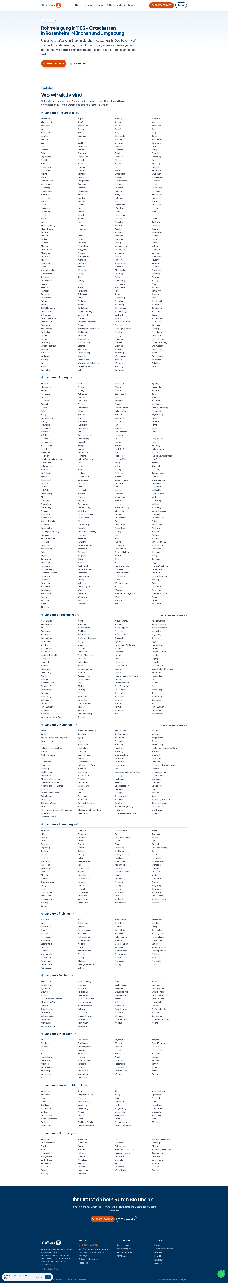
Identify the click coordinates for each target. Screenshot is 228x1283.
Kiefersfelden (121, 665)
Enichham (119, 156)
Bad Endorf (46, 634)
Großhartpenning (85, 1046)
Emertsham (156, 153)
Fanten (155, 418)
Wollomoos (83, 1026)
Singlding (82, 555)
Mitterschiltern (158, 494)
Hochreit (45, 201)
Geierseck (119, 428)
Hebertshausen (121, 995)
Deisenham (119, 146)
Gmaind (44, 854)
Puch (117, 535)
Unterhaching (157, 813)
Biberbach (82, 985)
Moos (43, 497)
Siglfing (44, 555)
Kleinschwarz (47, 229)
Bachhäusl (156, 834)
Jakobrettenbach (48, 466)
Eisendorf (82, 844)
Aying (80, 738)
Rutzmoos (119, 542)
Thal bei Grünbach (160, 566)
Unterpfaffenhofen (86, 1125)
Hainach (118, 184)
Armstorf (155, 390)
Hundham (156, 1053)
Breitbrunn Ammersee (161, 1139)
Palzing (81, 954)
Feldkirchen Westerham (125, 645)
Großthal (118, 1046)
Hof (116, 201)
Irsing (154, 215)
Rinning (118, 538)
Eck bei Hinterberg (160, 407)
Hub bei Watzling (85, 459)
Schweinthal (157, 1067)
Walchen (45, 353)
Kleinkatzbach (158, 473)
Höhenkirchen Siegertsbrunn (90, 765)
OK (47, 1277)
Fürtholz (155, 425)
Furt (116, 425)
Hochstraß (119, 449)
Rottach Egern (47, 1067)
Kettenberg (120, 222)
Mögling (81, 253)
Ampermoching (84, 981)
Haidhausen (120, 758)
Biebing (44, 139)
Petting (81, 280)
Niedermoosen (84, 676)
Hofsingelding (158, 449)
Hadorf (44, 1149)
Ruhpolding (120, 298)
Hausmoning (157, 187)
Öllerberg (156, 273)
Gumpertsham (121, 181)
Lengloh (155, 239)
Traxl (117, 896)
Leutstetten (156, 1156)
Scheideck (119, 545)
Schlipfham (119, 696)
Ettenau (118, 160)
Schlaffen (82, 304)
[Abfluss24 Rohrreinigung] (51, 5)
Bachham (82, 631)
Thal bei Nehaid (48, 569)
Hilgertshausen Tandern (51, 999)
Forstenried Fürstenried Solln (164, 748)
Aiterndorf (82, 830)
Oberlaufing (120, 878)
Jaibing (155, 463)
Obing (80, 273)
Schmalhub (82, 549)
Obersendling (157, 786)
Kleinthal (81, 1057)
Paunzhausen (121, 954)
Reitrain (155, 1064)
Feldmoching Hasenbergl (52, 748)
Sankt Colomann (159, 542)
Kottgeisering (120, 1108)
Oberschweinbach (49, 1119)
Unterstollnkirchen (159, 576)
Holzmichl (45, 456)
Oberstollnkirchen (49, 521)
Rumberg (82, 542)
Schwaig (81, 552)
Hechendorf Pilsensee (124, 1149)
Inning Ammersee (122, 1153)
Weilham (118, 359)
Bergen (155, 132)
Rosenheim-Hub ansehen (173, 615)
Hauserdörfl (157, 1050)
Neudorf (118, 260)
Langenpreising (158, 480)
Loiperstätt (156, 487)
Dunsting (82, 150)
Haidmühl (156, 1046)
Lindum (44, 487)
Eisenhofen (120, 988)
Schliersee (119, 1067)
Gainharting (46, 170)
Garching (82, 751)
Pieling (44, 284)
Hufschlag (45, 212)
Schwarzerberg (85, 315)
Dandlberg (156, 143)
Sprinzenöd (46, 559)
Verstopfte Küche (124, 1252)
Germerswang (84, 1101)
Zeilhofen (82, 604)
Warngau (119, 1074)
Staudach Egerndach (87, 322)
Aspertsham (83, 126)
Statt (117, 559)
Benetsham (83, 132)
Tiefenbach (157, 569)
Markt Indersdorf (85, 1005)
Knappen (82, 229)
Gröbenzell (83, 1105)
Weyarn (155, 1074)
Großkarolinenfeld (49, 655)
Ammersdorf (157, 387)
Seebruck (119, 315)
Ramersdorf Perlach (123, 796)
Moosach (82, 779)
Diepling (44, 150)
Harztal (118, 1050)
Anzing (118, 390)
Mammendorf (120, 1112)
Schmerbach (120, 308)
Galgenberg (46, 428)
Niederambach (84, 951)
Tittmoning (156, 335)
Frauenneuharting (159, 847)
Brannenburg (47, 638)
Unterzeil (45, 580)
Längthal (44, 483)
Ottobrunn (119, 789)
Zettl (117, 604)
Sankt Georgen (84, 301)
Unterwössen (157, 346)
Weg (80, 590)
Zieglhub (45, 607)
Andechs (45, 1139)
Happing (155, 655)
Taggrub (155, 562)
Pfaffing (155, 280)
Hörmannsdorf (158, 861)
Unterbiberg (157, 810)
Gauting (81, 1146)
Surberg (155, 328)
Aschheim (82, 734)
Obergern (45, 514)
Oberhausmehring (86, 514)
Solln (43, 806)
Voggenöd (46, 583)
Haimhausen (83, 995)
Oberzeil (82, 521)
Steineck (82, 325)
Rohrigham (82, 294)
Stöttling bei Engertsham (88, 328)
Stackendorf (46, 322)
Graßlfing (45, 1105)
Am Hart (155, 731)
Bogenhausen (47, 741)
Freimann (45, 751)
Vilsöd (117, 580)
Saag (154, 298)
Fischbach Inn (157, 645)
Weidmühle (156, 590)
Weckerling (46, 590)
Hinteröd (82, 449)
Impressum (159, 1260)
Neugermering (121, 1115)
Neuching (82, 500)
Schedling (119, 301)
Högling (155, 659)
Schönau (45, 700)
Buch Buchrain (158, 404)
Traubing (155, 1167)
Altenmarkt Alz (47, 122)
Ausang (81, 129)
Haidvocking (83, 438)
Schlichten (156, 304)
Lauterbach (120, 669)
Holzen (81, 205)
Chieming (119, 143)
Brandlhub (119, 401)
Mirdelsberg (46, 494)
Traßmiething (83, 339)
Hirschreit (82, 198)
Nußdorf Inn (157, 676)
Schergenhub (157, 545)
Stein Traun (157, 322)
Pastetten (82, 528)
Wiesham (156, 903)
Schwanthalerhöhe (86, 803)
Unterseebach (121, 576)
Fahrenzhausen (84, 930)
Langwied (119, 236)
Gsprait (155, 854)
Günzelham (46, 184)
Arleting (155, 122)
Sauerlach (82, 799)
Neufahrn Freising (159, 947)
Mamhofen (119, 1160)
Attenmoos (156, 126)
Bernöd (118, 397)
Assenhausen (157, 981)
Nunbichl (82, 267)
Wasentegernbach (86, 586)
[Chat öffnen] (221, 1274)
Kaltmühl (44, 665)
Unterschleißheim (48, 817)
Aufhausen (45, 394)
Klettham (45, 476)
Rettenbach (46, 294)
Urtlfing (81, 580)
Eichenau (45, 1098)
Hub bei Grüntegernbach (162, 456)
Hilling (117, 194)
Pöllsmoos (156, 531)
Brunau (118, 404)
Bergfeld (155, 837)
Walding (155, 353)
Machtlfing (82, 1160)
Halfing (118, 655)
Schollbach (156, 549)
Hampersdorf (157, 438)
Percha (81, 1163)
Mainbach (82, 490)
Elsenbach (82, 414)
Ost (153, 679)
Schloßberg (83, 308)
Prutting (155, 686)
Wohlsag (45, 600)
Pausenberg (120, 528)
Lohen (154, 242)
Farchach (119, 1143)
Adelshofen (46, 1091)
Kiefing (118, 469)
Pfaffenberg (120, 280)
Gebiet (109, 5)
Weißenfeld (83, 903)
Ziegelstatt (156, 604)
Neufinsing (156, 500)
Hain (117, 438)
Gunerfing (156, 181)
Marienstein (46, 1060)
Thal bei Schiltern (85, 569)
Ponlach (81, 287)
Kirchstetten (46, 473)
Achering (45, 920)
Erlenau (81, 645)
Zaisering (82, 717)
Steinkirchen (46, 562)
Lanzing (155, 236)
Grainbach (82, 652)
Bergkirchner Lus (85, 1095)
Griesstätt (119, 652)
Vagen (81, 710)
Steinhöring (46, 896)
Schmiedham (120, 549)
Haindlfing (119, 933)
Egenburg (45, 988)
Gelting (81, 851)
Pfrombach (46, 957)
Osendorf (45, 524)
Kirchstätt (119, 225)
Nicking (118, 504)
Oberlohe (156, 514)
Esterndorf (119, 418)
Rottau (81, 298)
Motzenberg (46, 875)
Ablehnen (39, 1277)
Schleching (119, 304)
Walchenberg (84, 353)
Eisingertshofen (158, 988)
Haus (154, 442)
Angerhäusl (46, 390)
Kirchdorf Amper (85, 940)
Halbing (81, 858)
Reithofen (82, 538)
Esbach (81, 160)
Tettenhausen (158, 332)
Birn (79, 139)
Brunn (43, 143)
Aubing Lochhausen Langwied (54, 738)
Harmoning (46, 187)
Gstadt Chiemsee (85, 655)
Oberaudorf (46, 679)
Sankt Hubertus (47, 892)
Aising (80, 621)
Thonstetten (157, 961)
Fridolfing (156, 163)
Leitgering (119, 239)
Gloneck (81, 174)
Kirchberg (156, 469)
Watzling (118, 586)
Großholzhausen (159, 652)
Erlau (43, 930)
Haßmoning (120, 187)
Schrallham (46, 552)
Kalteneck (156, 466)
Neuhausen (83, 504)
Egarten (118, 641)
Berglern (82, 397)
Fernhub (81, 163)
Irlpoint (81, 215)
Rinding (118, 889)
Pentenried (46, 1163)
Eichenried (156, 411)
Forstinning (119, 847)
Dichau (81, 841)
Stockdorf (119, 1167)
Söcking (81, 1167)
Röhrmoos (119, 1012)
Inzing (43, 215)
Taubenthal (83, 566)
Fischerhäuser (84, 748)
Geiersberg (83, 428)
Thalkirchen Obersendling (89, 810)
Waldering (119, 353)
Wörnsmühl (82, 1077)
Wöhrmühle (83, 600)
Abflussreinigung (124, 1249)
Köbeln (155, 229)
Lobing (118, 242)
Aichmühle (119, 383)
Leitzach (155, 1057)
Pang (80, 683)
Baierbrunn (119, 738)
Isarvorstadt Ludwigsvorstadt (164, 765)
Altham (81, 387)
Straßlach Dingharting (124, 806)
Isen (80, 463)
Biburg (154, 136)
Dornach (155, 741)
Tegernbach (46, 961)
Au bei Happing (121, 628)
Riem (154, 796)
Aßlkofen (82, 834)
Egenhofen (156, 1095)
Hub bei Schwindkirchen (51, 459)
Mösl (154, 497)
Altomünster (46, 981)
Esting (117, 1098)
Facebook (83, 1263)
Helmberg (156, 191)
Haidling (44, 858)
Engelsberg (46, 156)
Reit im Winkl (157, 291)
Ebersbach (156, 985)
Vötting (118, 964)
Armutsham (46, 126)
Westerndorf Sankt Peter (52, 717)
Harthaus (118, 1105)
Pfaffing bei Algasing (50, 531)
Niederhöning (84, 507)
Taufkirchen (157, 806)
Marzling (81, 944)
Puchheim (45, 1122)
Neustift (44, 951)
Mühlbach (119, 672)
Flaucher (118, 748)
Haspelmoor (157, 1105)
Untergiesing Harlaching (125, 813)
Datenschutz (159, 1263)
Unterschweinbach (123, 1125)
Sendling (118, 803)
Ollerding (45, 277)
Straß (117, 562)
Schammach (83, 892)
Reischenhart (120, 689)
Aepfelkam (46, 830)
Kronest (44, 232)
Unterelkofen (157, 896)
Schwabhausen (47, 1016)
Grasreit (81, 177)
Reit (116, 291)
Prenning (45, 535)
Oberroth (156, 1005)
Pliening (155, 882)
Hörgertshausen (159, 937)
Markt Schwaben (122, 872)
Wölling (155, 600)
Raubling (82, 689)
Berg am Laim (157, 738)
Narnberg (82, 260)
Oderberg (119, 273)
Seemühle (156, 552)
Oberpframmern (48, 882)
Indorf (154, 459)
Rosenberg (156, 294)
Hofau (117, 659)
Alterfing (81, 122)
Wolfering (119, 366)
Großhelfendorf (84, 755)
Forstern (155, 421)
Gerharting (156, 170)
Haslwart (118, 442)
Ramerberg (46, 689)
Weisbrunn (156, 359)
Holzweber (46, 208)
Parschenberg (47, 528)
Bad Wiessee (84, 1040)
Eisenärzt (82, 153)
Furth (117, 167)
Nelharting (45, 500)
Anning (118, 122)
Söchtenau (156, 700)
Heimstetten (83, 762)
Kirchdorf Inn (157, 665)
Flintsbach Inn (47, 648)
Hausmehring (47, 445)
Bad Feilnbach (84, 634)
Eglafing (44, 411)
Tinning (118, 335)
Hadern (81, 758)
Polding (118, 531)
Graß (80, 432)
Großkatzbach (121, 432)
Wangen (155, 1170)
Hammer (155, 184)
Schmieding (157, 308)
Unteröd (81, 346)
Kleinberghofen (48, 1002)
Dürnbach (45, 1043)
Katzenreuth (120, 865)
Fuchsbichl (82, 425)
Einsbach (82, 988)
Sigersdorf (156, 892)
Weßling (44, 1174)
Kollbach (118, 1002)
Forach (118, 421)
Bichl (154, 397)
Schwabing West (48, 803)
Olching (81, 1119)
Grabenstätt (120, 174)
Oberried (82, 270)
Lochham (155, 768)
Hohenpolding (84, 452)
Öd (116, 521)
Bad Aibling (156, 631)
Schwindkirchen (122, 552)
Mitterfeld (82, 672)
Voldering (82, 583)
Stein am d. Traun (122, 322)
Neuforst (155, 260)
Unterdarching (121, 1071)
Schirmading (46, 549)
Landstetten (120, 1156)
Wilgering (119, 363)
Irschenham (120, 215)
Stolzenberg (46, 328)
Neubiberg (119, 779)
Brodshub (82, 404)
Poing (43, 885)
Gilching (155, 1146)
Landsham (119, 868)
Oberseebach (158, 518)
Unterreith (45, 576)
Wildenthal (82, 597)
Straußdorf (82, 896)
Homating (82, 456)
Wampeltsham (158, 583)
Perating (155, 277)
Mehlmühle (156, 490)
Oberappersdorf (159, 951)
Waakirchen (46, 1074)
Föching (118, 1043)
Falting (154, 160)
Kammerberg (46, 940)
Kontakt (131, 5)
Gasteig (118, 170)
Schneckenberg (85, 311)
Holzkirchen (120, 1053)
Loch (43, 872)
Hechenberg (46, 191)
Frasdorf (118, 648)
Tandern (81, 1019)
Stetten (81, 562)
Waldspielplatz (121, 1170)
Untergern (82, 573)
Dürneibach (83, 407)
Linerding (82, 242)
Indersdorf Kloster (86, 999)
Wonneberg (46, 370)
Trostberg (45, 342)
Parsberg (82, 1064)
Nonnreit (45, 267)
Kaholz (44, 218)
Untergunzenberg (159, 342)
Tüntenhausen (47, 964)
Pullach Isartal (47, 796)
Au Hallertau (120, 923)
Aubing (155, 734)
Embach (118, 414)
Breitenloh (45, 404)
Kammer (155, 218)
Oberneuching (84, 518)
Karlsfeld (118, 999)
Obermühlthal (157, 1160)
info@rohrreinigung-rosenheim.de (93, 1249)
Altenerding (46, 387)
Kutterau (44, 236)
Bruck (43, 841)
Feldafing (156, 1143)
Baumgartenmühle (122, 837)
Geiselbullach (157, 930)
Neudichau (119, 875)
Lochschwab (46, 1160)
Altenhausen (157, 920)
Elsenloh (118, 153)
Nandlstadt (119, 947)
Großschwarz (47, 181)
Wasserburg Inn (158, 710)
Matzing (155, 246)
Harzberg (82, 1050)
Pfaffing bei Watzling (87, 531)
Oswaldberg (83, 524)
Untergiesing (83, 813)
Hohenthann (83, 662)
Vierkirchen (83, 1023)
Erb (79, 418)
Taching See (83, 332)
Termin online (79, 63)
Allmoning (156, 119)
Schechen (82, 696)
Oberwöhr (119, 679)
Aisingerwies (46, 624)
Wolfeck (118, 600)
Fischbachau (83, 1043)
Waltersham (83, 356)
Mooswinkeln (83, 256)
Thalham (81, 961)
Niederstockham (122, 263)
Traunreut (119, 339)
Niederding (46, 507)
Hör (79, 208)
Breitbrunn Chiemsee (87, 638)
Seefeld (44, 1167)
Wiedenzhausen (48, 1026)
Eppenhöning (47, 418)
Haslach (81, 187)
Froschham (46, 167)
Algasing (155, 383)
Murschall (45, 260)
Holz (117, 452)
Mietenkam (156, 249)
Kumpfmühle (83, 868)
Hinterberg (46, 449)
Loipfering (45, 490)
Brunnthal (82, 741)
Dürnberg (119, 150)
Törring (44, 339)
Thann (44, 335)
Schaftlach (82, 1067)
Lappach (82, 483)
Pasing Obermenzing (50, 793)
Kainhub (81, 218)
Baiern (44, 837)
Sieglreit (81, 318)
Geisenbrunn (120, 1146)
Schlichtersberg (48, 308)
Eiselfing (44, 645)
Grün (154, 432)
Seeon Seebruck (48, 318)
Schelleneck (157, 301)
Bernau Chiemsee (122, 634)
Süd (153, 703)
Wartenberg (46, 586)
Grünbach (45, 435)
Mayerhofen (46, 249)
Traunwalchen (158, 339)
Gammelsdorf (120, 930)
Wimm (43, 366)
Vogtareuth (119, 710)
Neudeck (119, 500)
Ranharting (82, 291)
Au (42, 129)
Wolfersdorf (46, 968)
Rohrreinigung (123, 1245)
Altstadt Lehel (120, 731)
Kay (79, 222)
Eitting (43, 414)
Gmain (154, 428)
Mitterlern (119, 494)
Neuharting (46, 504)
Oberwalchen (121, 270)
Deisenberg (83, 146)
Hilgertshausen (158, 995)
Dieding (155, 146)
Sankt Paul (45, 545)
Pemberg (156, 528)
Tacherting (46, 332)
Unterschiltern (84, 576)
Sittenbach (119, 1016)
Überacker (46, 1125)
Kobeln (118, 229)
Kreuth (117, 1057)
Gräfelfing (119, 751)
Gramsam (45, 177)
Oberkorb (119, 514)
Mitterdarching (84, 1060)
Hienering (156, 445)
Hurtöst (81, 212)
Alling (117, 1091)
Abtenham (45, 119)
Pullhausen (82, 1012)
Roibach (118, 294)
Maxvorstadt (83, 775)
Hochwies (82, 201)
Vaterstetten (83, 899)
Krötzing (81, 232)
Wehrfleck (45, 714)
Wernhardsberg (85, 714)
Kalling (117, 466)
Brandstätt (156, 401)
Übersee (118, 342)
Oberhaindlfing (47, 954)
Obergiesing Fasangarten (52, 786)
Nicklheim (45, 676)
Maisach (81, 1112)
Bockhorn (45, 401)
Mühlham (118, 256)
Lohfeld (44, 1005)
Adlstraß (44, 383)
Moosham (45, 256)
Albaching (82, 624)
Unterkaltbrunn (47, 710)
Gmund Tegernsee (160, 1043)
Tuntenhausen (158, 707)
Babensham (46, 631)
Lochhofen (82, 772)
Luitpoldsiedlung (159, 772)
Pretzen (81, 535)
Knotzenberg (83, 476)
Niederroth (119, 1005)
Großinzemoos (158, 992)
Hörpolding (120, 208)
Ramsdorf (45, 291)
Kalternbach (46, 469)
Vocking (155, 580)
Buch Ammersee (48, 1143)
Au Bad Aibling (84, 628)
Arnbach (118, 981)
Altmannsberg (121, 830)
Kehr (80, 469)
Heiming (118, 191)
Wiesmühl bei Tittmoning (88, 363)
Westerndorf (157, 714)
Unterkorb (156, 573)
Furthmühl (156, 167)
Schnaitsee (46, 311)
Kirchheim (82, 225)
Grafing (81, 854)
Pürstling (155, 535)
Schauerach (120, 892)
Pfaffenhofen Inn (122, 683)
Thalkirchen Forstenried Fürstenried (56, 810)
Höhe (43, 205)
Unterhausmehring (123, 573)
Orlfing (154, 521)
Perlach (81, 793)
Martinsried (46, 775)
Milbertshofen (158, 775)
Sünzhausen (157, 957)
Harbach (81, 442)
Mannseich (119, 490)
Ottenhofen (120, 524)
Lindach (44, 242)
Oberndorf (156, 878)
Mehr (6, 1278)
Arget (43, 734)
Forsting (81, 648)
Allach (43, 731)
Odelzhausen (47, 1009)
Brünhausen (157, 139)
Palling (117, 277)
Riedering (45, 693)
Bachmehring (120, 631)
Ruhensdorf (157, 889)
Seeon (154, 315)
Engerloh (155, 844)
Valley (154, 1071)
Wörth (43, 604)
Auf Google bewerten (88, 1259)
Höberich (119, 198)
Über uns (158, 1252)
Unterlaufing (46, 899)
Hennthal (45, 194)
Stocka (118, 703)
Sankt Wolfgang (85, 545)
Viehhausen (83, 349)
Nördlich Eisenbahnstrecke (126, 676)
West (117, 714)
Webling (118, 1023)
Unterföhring (46, 813)
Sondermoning (158, 318)
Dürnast (81, 926)
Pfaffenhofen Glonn (160, 1009)
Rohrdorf (119, 693)
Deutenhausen (121, 985)
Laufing (44, 239)
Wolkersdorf (157, 366)
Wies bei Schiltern (159, 593)
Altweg (118, 387)
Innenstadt (156, 662)
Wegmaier (119, 590)
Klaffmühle (156, 225)
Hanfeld (81, 1149)
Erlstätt (44, 160)
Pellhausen (156, 954)
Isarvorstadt (120, 765)
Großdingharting (48, 755)
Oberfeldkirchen (48, 270)
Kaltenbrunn (120, 218)
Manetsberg (83, 246)
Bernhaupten (120, 136)
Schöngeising (121, 1122)
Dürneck (118, 926)
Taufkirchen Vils (122, 566)
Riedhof (81, 889)
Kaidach (81, 466)
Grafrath (155, 1101)
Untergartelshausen (86, 964)
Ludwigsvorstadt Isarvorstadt (127, 772)
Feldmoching (157, 744)
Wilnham (118, 597)
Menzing (118, 775)
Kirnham (81, 473)
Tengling (118, 332)
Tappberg (45, 566)
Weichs (155, 1023)
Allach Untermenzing (87, 731)
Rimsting (81, 693)
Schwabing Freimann (161, 799)
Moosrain (119, 1060)
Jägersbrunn (157, 1153)
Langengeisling (121, 480)
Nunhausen (120, 267)
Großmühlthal (157, 177)
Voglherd (119, 899)
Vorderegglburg (159, 899)
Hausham (45, 1053)
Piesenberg (120, 284)
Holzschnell (157, 205)
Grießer (44, 1046)
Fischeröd (82, 421)
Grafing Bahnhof (122, 854)
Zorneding (45, 906)
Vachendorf (46, 349)
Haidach (44, 438)
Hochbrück (119, 762)
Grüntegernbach (85, 435)
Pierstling (119, 882)
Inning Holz (46, 463)
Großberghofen (121, 992)
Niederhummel (121, 951)
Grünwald (156, 755)
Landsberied (157, 1108)
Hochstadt (45, 1153)
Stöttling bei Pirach (123, 328)
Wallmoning (46, 356)
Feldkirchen (120, 744)
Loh (116, 487)
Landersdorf (83, 480)
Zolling (81, 968)
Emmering (119, 844)
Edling (154, 150)
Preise (100, 5)
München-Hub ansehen (174, 725)
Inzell (154, 212)
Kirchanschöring (48, 225)
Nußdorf (155, 267)
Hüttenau (119, 212)
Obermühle (46, 518)
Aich (80, 383)
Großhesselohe (121, 755)
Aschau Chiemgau (159, 624)
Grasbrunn (156, 751)
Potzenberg (120, 1064)
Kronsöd (155, 476)
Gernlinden (119, 1101)
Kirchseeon (157, 865)
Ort (79, 277)
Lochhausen (46, 772)
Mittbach (81, 494)
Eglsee (44, 153)
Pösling (81, 686)
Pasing (154, 789)
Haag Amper (83, 933)
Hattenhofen (46, 1108)
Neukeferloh (83, 782)
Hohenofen (46, 662)
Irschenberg (46, 1057)
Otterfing (45, 1064)
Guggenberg (83, 181)
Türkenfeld (156, 1122)
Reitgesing (156, 885)
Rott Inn (155, 693)
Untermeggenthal (48, 346)
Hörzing (155, 208)
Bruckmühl (156, 638)
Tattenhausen (47, 707)
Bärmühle (82, 837)
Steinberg (45, 325)
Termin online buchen (163, 1249)
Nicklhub (155, 504)
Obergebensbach (159, 511)
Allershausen (120, 920)
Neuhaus (155, 1060)
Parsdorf (82, 882)
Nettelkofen (83, 875)
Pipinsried (45, 1012)
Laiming (81, 236)
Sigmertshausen (85, 1016)
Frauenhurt (119, 163)
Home (78, 5)
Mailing (81, 872)
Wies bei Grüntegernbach (126, 593)
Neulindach (156, 1115)
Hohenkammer (121, 937)
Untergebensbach (49, 573)
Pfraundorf (46, 686)
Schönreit (156, 311)
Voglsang (119, 349)
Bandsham (156, 129)
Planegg (118, 793)
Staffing (81, 559)
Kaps (43, 222)
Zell (79, 370)
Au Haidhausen (121, 734)
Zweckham (119, 370)
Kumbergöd (157, 232)
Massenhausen (121, 944)
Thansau (82, 707)
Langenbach (157, 940)
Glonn (154, 851)
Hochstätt (82, 659)
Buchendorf (83, 1143)
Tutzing (44, 1170)
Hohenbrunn (46, 765)
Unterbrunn (83, 1170)
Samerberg (46, 696)
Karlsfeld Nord (158, 999)
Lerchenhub (157, 483)
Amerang (119, 624)
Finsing (44, 421)
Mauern (155, 944)
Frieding (44, 1146)
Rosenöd (45, 542)
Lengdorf (119, 483)
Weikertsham (83, 359)
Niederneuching (122, 507)
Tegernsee (83, 1071)
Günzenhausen (47, 933)
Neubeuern (157, 672)
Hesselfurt (45, 861)
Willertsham (157, 363)
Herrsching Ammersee (161, 1149)
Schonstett (82, 700)
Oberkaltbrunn (84, 679)
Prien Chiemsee (122, 686)
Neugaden (45, 263)
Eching (154, 926)
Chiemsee (45, 641)
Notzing (44, 511)
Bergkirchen (46, 985)
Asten (117, 126)
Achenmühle (46, 621)
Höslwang (119, 662)
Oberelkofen (83, 878)
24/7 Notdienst (123, 1256)
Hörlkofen (119, 456)
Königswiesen (47, 1156)
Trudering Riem (121, 810)
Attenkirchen (83, 923)
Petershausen (121, 1009)
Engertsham (83, 156)
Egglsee (155, 841)
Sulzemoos (46, 1019)
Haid (154, 435)
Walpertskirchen (122, 583)
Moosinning (120, 497)
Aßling (43, 834)
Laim (117, 768)
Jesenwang (83, 1108)
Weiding (44, 359)
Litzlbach (82, 487)
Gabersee (45, 652)
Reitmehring (157, 689)
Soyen (44, 703)
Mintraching (46, 947)
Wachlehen (83, 1074)
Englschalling (157, 414)
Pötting (118, 885)
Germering (45, 1101)
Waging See (157, 349)
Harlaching (156, 758)
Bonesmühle (83, 401)
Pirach (154, 284)
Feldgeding (83, 992)
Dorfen (44, 407)
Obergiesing (157, 782)
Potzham (155, 793)
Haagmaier (119, 435)
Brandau (155, 923)
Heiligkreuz (83, 191)
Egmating (45, 844)
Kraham (118, 476)
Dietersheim (46, 926)
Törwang (119, 707)
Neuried (118, 782)
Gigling (44, 174)
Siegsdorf (119, 318)
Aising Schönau (121, 621)
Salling (44, 301)
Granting (44, 432)
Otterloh (81, 789)
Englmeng (45, 847)
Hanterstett (46, 442)
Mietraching (46, 672)
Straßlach (82, 806)
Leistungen (89, 5)
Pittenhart (45, 287)
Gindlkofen (119, 851)
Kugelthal (119, 232)
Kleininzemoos (84, 1002)
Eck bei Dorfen (121, 407)
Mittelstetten (157, 1112)
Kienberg (156, 222)
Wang (154, 964)
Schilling (44, 304)
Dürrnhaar (45, 744)
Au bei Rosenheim (159, 628)
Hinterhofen (157, 194)
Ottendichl (45, 789)
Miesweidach (120, 249)
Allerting (118, 119)
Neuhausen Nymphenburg (52, 782)
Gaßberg (82, 170)
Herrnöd (118, 445)
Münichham (156, 256)
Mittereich (45, 253)
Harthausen (46, 762)
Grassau (118, 177)
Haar (43, 758)
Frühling (81, 167)
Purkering (156, 287)
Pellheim (81, 1009)
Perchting (119, 1163)
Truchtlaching (84, 342)
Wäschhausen (121, 356)
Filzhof (81, 847)
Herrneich (82, 194)
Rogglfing (156, 538)
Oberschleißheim (122, 786)
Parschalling (157, 524)
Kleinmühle (46, 868)
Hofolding (156, 762)
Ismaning (45, 768)
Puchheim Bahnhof (86, 1122)
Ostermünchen (47, 683)
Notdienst (120, 5)
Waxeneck (156, 586)
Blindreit (118, 139)
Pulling (81, 957)
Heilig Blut (82, 445)
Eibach (81, 411)
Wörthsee (82, 1174)
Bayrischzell (120, 1040)
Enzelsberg (157, 156)
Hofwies (81, 1053)
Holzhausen (120, 205)
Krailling (81, 1156)
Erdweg (44, 992)
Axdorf (118, 129)
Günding (44, 995)
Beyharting (156, 634)
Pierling (81, 284)
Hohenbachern (84, 937)
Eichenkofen (120, 411)
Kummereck (46, 480)
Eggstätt (155, 641)
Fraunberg (45, 425)
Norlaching (156, 507)
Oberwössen (46, 273)
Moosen (155, 253)
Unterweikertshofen (160, 1019)
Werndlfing (46, 593)
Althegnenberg (158, 1091)
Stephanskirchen (85, 703)
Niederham (82, 263)
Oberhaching (83, 786)
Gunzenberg (83, 184)
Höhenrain (82, 1153)
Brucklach (119, 638)
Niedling (155, 263)
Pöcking (155, 1163)
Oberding (82, 511)
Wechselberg (157, 356)
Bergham (45, 136)
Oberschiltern (121, 518)
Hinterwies (45, 198)
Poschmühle (120, 287)
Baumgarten (46, 132)
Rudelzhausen (121, 957)
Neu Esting (82, 1115)
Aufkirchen (82, 394)
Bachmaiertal (120, 394)
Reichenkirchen (48, 538)
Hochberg (156, 198)
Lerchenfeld (46, 944)
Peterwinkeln (47, 280)
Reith (43, 889)
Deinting (44, 146)
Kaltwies (81, 665)
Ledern (81, 239)
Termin (181, 5)
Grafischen (156, 174)
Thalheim (119, 569)
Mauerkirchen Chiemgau (162, 669)
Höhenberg (46, 452)
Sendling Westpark (160, 803)
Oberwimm (156, 270)
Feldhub (44, 163)
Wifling (44, 597)
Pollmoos (82, 885)
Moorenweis (46, 1115)
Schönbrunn (157, 1012)
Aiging (80, 119)
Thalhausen (120, 961)
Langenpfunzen (85, 669)
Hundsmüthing (121, 459)
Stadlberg (45, 1071)
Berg (117, 132)
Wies (43, 363)
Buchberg (82, 143)
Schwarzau (46, 315)
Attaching (45, 923)
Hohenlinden (120, 861)
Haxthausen (46, 937)
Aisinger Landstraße (160, 621)
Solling (154, 555)
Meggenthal (83, 249)
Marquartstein (121, 246)
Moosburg (119, 253)
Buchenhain (120, 741)
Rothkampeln (47, 298)
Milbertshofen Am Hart (50, 779)
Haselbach (119, 858)
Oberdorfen (120, 511)
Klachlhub (119, 473)
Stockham (156, 325)
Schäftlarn (119, 799)
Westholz (82, 593)
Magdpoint (46, 246)
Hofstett (155, 201)
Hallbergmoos (158, 933)
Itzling (117, 463)
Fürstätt (155, 648)
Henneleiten (157, 858)
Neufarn (155, 875)
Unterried (119, 346)
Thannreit (82, 335)
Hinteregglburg (84, 861)
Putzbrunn (82, 796)
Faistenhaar (83, 744)
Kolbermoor (46, 669)
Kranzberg (119, 940)
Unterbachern (121, 1019)
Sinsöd (118, 555)
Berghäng (82, 136)
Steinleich (119, 325)
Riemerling (45, 799)
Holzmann (156, 452)
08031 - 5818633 (55, 63)
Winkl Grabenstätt (85, 366)
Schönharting (120, 311)
